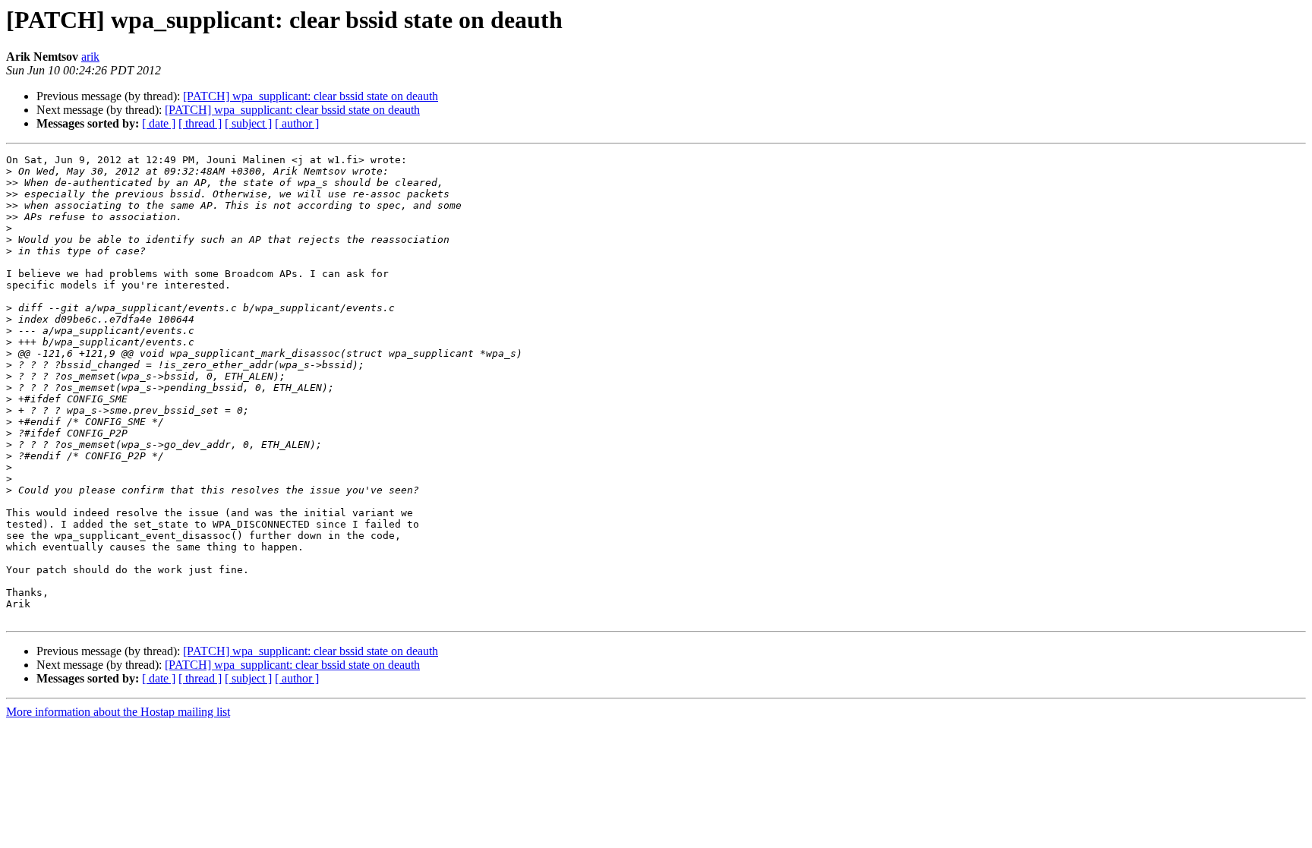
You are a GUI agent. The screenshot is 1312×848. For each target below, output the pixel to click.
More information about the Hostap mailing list (118, 711)
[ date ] (158, 123)
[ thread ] (200, 123)
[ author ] (297, 123)
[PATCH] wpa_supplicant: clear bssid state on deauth (310, 96)
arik (90, 56)
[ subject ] (248, 123)
